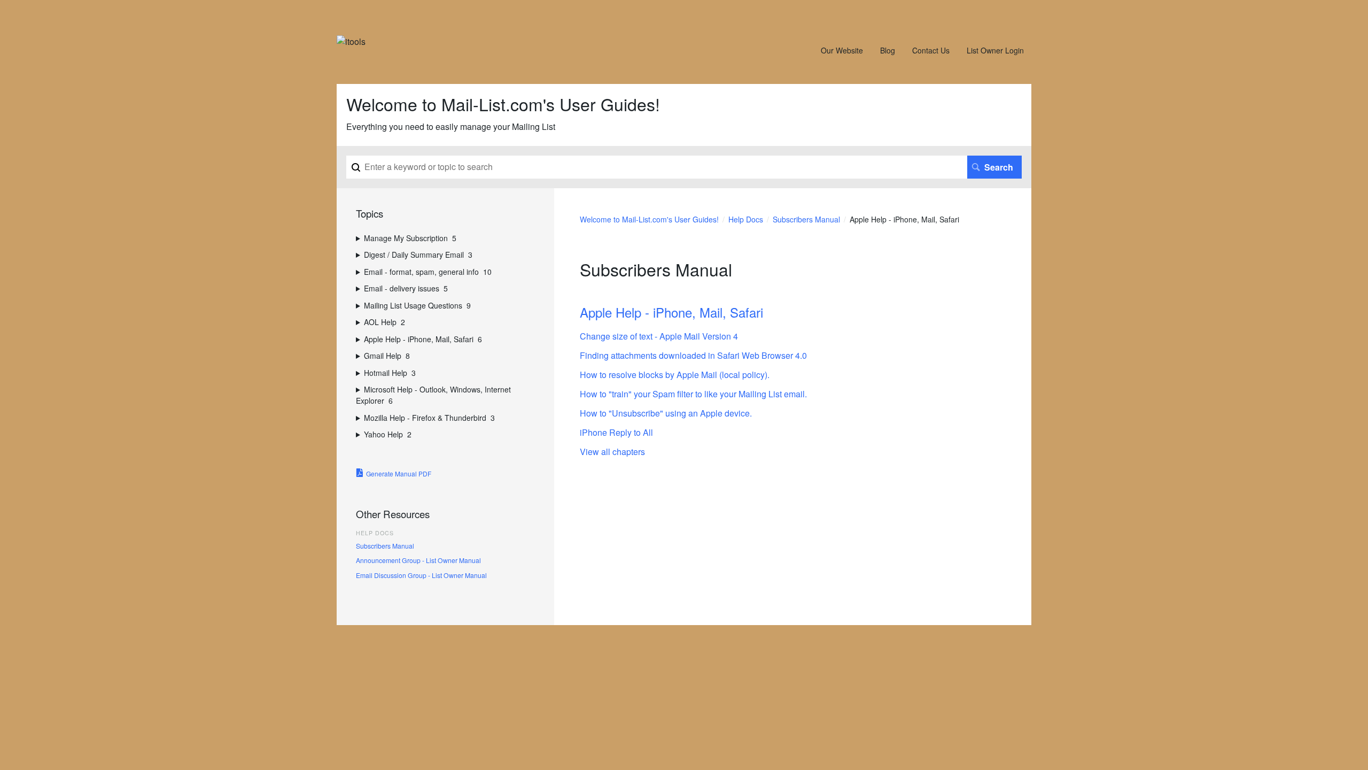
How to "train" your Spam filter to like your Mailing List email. (693, 394)
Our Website (842, 50)
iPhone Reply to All (616, 432)
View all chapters (612, 451)
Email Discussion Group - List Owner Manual (421, 575)
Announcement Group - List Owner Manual (418, 560)
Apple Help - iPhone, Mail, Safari (671, 312)
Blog (887, 50)
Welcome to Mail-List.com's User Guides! (649, 219)
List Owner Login (995, 50)
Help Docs (745, 219)
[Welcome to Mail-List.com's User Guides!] (351, 41)
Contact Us (931, 50)
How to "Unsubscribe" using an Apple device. (666, 413)
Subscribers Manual (806, 219)
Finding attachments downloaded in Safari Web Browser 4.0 (693, 355)
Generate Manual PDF (398, 473)
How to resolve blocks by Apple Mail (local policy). (675, 374)
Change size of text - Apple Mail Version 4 (659, 336)
